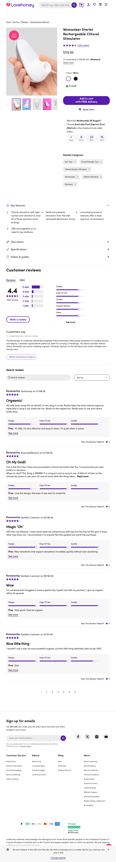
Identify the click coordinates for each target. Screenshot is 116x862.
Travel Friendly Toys (90, 161)
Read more (83, 476)
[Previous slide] (7, 104)
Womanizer (70, 176)
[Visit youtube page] (106, 737)
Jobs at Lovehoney (91, 770)
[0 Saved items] (94, 5)
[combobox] (58, 5)
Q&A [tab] (22, 280)
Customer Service (16, 756)
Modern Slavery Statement (94, 801)
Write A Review (18, 319)
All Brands (62, 766)
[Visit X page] (87, 737)
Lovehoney (58, 13)
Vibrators (24, 22)
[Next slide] (55, 104)
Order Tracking (12, 779)
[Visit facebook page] (78, 737)
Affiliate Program (90, 792)
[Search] (74, 5)
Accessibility (88, 805)
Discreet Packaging (13, 770)
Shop (61, 756)
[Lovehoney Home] (20, 5)
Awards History (90, 766)
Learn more (68, 62)
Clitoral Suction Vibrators (39, 22)
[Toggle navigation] (106, 4)
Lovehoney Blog (38, 766)
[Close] (108, 849)
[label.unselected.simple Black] (75, 78)
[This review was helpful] (107, 441)
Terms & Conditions (91, 774)
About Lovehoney (90, 761)
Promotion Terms (90, 783)
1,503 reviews (83, 45)
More (87, 756)
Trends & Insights (38, 770)
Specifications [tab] (19, 249)
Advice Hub (36, 761)
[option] (31, 62)
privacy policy (26, 746)
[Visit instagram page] (97, 737)
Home (8, 22)
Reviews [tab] (11, 280)
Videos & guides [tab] (20, 256)
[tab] (19, 782)
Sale (59, 761)
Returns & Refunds (13, 774)
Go (63, 738)
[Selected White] (68, 78)
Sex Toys (16, 22)
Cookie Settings (90, 788)
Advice (35, 756)
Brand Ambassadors (92, 796)
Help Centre (11, 761)
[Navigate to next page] (75, 692)
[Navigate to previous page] (41, 692)
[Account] (88, 5)
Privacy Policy (89, 779)
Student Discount (64, 770)
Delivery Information (14, 766)
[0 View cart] (100, 5)
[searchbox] (40, 377)
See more (70, 322)
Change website (58, 857)
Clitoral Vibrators (90, 176)
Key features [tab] (18, 205)
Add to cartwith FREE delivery (86, 100)
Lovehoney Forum (39, 774)
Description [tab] (17, 241)
